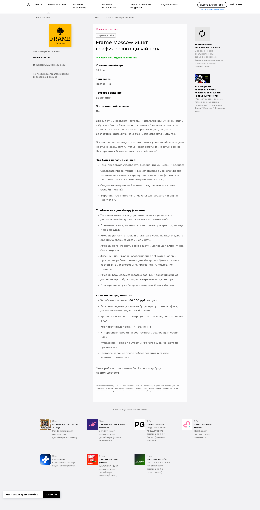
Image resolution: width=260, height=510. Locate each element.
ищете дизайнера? (212, 4)
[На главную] (28, 7)
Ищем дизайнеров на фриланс (140, 6)
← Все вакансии (41, 17)
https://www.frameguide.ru (50, 65)
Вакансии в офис (57, 4)
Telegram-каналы (168, 4)
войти (233, 4)
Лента (38, 4)
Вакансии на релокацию (109, 6)
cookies (33, 494)
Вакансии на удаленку (79, 6)
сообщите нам (156, 391)
